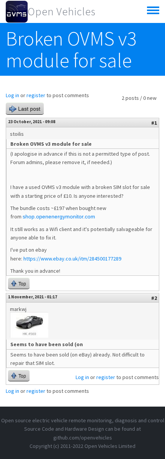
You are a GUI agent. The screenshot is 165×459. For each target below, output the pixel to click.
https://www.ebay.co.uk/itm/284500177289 (72, 258)
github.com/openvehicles (82, 437)
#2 (154, 298)
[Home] (17, 11)
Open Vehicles (62, 11)
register (35, 95)
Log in (12, 95)
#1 (154, 122)
